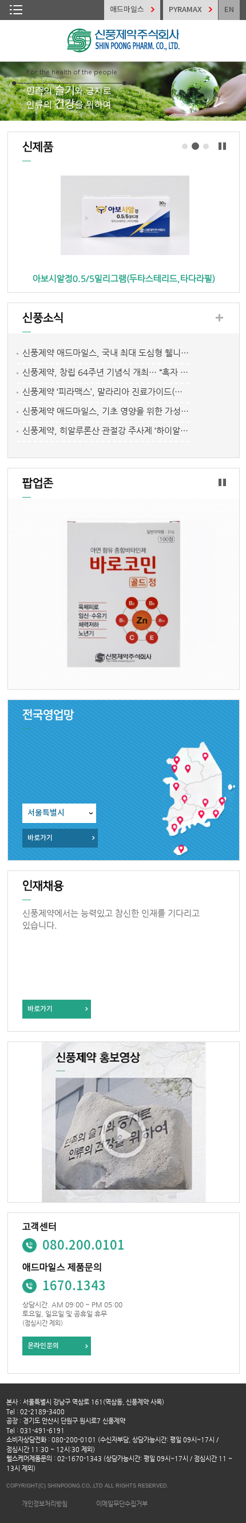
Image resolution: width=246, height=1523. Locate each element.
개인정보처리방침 (45, 1504)
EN (229, 9)
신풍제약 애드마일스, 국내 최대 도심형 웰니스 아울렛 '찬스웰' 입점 (105, 352)
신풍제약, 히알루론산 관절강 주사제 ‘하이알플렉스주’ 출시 (105, 430)
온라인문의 (43, 1346)
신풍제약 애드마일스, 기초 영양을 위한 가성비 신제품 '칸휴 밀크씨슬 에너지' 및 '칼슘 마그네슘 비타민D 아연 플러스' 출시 (105, 411)
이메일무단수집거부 (122, 1504)
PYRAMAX (185, 9)
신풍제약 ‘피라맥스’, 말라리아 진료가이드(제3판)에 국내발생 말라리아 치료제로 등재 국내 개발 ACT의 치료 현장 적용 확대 (105, 391)
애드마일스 (127, 9)
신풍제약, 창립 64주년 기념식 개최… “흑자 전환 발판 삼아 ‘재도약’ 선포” (105, 372)
